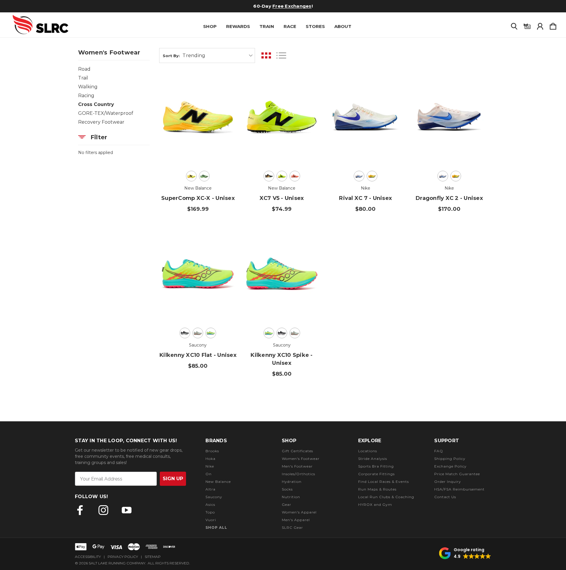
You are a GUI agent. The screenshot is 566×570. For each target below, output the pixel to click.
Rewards (238, 26)
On (208, 474)
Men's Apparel (296, 520)
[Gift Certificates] (527, 25)
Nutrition (291, 497)
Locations (367, 451)
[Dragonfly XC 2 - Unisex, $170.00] (449, 116)
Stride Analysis (372, 458)
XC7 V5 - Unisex (282, 198)
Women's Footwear (301, 458)
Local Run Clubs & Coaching (386, 497)
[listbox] (218, 55)
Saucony (213, 497)
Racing (86, 95)
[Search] (514, 25)
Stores (315, 26)
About (342, 26)
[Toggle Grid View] (266, 55)
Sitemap (153, 556)
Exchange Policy (450, 466)
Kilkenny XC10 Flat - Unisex (197, 355)
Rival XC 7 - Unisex (365, 198)
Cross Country (96, 104)
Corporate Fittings (376, 474)
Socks (287, 489)
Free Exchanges (292, 6)
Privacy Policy (123, 556)
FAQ (438, 451)
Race (290, 26)
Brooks (212, 451)
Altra (210, 489)
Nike (209, 466)
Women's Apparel (299, 512)
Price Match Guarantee (457, 474)
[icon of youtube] (126, 510)
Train (266, 26)
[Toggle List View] (281, 55)
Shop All (216, 527)
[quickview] (225, 95)
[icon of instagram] (103, 510)
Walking (88, 87)
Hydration (292, 481)
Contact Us (445, 497)
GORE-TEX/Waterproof (105, 113)
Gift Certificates (297, 451)
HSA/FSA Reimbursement (459, 489)
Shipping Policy (449, 458)
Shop (210, 26)
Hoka (210, 458)
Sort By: (171, 55)
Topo (210, 512)
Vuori (210, 520)
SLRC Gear (292, 527)
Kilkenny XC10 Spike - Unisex (281, 359)
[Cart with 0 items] (553, 25)
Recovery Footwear (101, 122)
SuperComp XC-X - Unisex (198, 198)
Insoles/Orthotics (298, 474)
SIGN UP (173, 478)
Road (84, 69)
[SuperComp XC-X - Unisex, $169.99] (198, 116)
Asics (210, 504)
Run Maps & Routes (377, 489)
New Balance (218, 481)
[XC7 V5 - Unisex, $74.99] (281, 116)
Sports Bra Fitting (376, 466)
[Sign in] (540, 25)
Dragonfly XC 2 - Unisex (449, 198)
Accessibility (88, 556)
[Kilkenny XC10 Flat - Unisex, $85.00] (198, 273)
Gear (286, 504)
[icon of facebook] (80, 510)
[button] (465, 553)
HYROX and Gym (375, 504)
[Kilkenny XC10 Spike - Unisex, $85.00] (281, 273)
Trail (83, 78)
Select (198, 150)
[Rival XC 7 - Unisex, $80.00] (365, 116)
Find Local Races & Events (383, 481)
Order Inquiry (447, 481)
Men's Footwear (297, 466)
